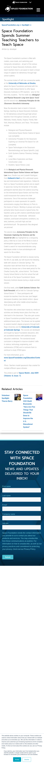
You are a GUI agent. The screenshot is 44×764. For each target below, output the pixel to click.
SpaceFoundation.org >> (11, 25)
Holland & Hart (14, 178)
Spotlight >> (26, 25)
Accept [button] (17, 759)
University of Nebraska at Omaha (22, 83)
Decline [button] (26, 759)
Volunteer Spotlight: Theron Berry (7, 398)
